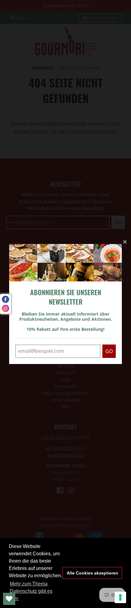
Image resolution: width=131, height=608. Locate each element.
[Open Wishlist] (9, 599)
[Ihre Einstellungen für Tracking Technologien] (120, 597)
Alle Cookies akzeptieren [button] (92, 573)
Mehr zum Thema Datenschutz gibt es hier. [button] (31, 591)
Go (109, 351)
